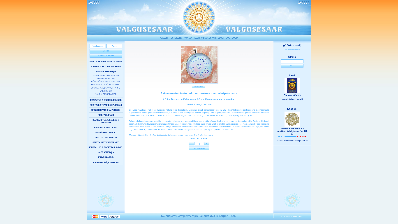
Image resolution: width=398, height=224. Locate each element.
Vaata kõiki (292, 99)
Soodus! (292, 109)
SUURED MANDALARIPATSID (106, 75)
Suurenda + (198, 87)
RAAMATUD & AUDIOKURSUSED (106, 100)
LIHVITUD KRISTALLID (106, 137)
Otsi (292, 66)
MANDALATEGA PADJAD (106, 94)
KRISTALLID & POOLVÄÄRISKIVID (105, 147)
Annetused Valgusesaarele (105, 162)
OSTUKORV (176, 38)
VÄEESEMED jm (106, 152)
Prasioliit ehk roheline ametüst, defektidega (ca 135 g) (292, 131)
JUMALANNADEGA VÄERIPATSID (105, 88)
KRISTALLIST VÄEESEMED (106, 142)
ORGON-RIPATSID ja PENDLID (105, 110)
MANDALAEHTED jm (106, 71)
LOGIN (235, 38)
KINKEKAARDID (105, 157)
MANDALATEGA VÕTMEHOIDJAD (105, 85)
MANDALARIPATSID (106, 78)
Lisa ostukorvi (199, 149)
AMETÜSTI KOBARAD (105, 132)
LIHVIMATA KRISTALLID (105, 127)
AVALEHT (164, 38)
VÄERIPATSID (106, 91)
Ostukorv (294, 45)
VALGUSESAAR (208, 38)
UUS (228, 38)
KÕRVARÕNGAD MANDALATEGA (105, 82)
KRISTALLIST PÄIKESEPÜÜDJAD (106, 105)
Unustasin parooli (106, 56)
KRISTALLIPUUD (106, 115)
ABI (197, 38)
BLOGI (221, 38)
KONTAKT (188, 38)
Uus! (292, 75)
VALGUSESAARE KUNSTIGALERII (105, 62)
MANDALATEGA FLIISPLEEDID (106, 66)
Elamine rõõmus (292, 95)
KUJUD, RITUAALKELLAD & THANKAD (106, 121)
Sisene (106, 51)
